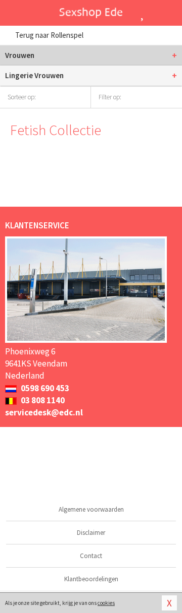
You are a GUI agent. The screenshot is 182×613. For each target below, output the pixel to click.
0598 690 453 (44, 388)
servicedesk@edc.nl (44, 412)
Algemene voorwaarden (91, 509)
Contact (91, 555)
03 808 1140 (42, 400)
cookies (106, 602)
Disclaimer (91, 532)
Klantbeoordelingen (91, 579)
